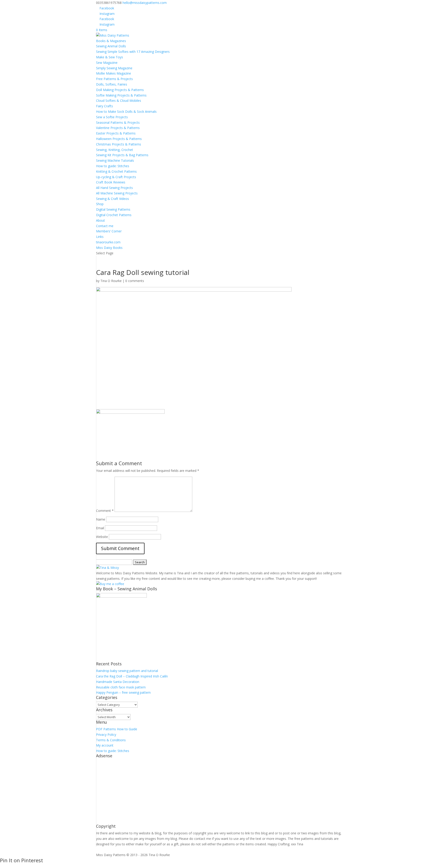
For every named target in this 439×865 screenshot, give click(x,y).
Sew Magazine (107, 62)
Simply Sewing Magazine (114, 68)
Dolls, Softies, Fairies (111, 84)
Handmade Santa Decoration (117, 682)
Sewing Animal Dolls (111, 46)
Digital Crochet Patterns (113, 215)
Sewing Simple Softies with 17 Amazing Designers (133, 51)
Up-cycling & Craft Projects (116, 177)
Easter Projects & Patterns (116, 133)
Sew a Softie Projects (112, 117)
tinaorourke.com (108, 242)
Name (100, 519)
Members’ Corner (109, 231)
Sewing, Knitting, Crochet (114, 150)
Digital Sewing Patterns (113, 209)
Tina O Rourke (111, 281)
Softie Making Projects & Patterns (121, 95)
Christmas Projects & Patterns (118, 144)
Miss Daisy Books (109, 247)
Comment (105, 510)
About (100, 220)
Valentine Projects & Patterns (118, 128)
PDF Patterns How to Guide (116, 729)
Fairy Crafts (104, 106)
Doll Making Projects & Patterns (120, 90)
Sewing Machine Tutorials (115, 160)
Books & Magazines (111, 41)
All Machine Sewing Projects (117, 193)
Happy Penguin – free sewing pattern (123, 692)
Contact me (104, 226)
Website (102, 537)
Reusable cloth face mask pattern (121, 687)
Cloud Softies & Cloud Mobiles (118, 100)
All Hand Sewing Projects (114, 187)
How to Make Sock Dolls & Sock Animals (126, 111)
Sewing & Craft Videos (112, 198)
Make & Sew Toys (109, 57)
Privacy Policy (106, 734)
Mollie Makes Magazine (113, 73)
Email (100, 528)
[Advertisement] (219, 792)
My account (104, 745)
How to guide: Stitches (112, 166)
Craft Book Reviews (110, 182)
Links (100, 236)
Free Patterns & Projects (114, 79)
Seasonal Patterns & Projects (118, 122)
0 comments (134, 281)
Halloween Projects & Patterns (119, 139)
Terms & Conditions (111, 740)
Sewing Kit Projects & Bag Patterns (122, 155)
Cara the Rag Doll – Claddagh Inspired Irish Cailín (132, 676)
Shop (100, 204)
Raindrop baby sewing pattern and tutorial (127, 671)
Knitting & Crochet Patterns (116, 171)
